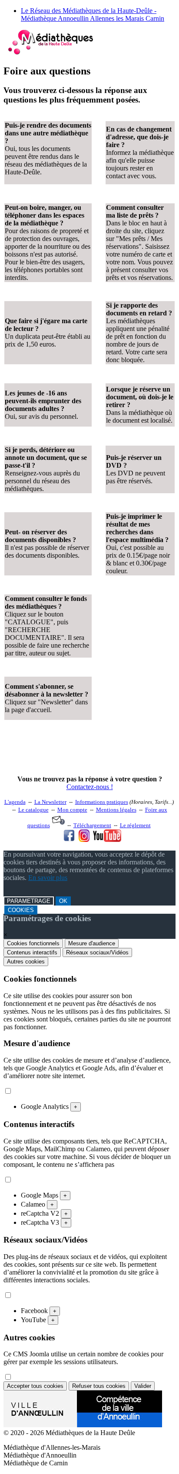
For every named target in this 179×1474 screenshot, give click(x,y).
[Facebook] (69, 839)
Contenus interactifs (32, 952)
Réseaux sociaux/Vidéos (97, 952)
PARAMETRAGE (28, 901)
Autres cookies (26, 961)
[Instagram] (84, 839)
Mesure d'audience (91, 943)
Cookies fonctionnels (33, 943)
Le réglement (135, 825)
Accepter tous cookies (35, 1386)
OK (63, 901)
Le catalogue (33, 809)
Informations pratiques (101, 802)
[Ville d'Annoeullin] (82, 1425)
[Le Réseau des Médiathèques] (50, 52)
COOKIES (21, 910)
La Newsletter (50, 802)
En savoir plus (47, 877)
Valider (142, 1386)
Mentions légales (116, 809)
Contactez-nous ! (89, 786)
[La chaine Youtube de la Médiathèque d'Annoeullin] (107, 839)
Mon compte (72, 809)
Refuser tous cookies (99, 1386)
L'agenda (15, 802)
